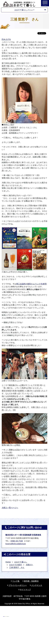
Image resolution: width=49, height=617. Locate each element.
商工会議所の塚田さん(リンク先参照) (31, 284)
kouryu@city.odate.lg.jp (15, 543)
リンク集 (15, 581)
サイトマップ (25, 589)
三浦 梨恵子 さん (16, 567)
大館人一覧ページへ (10, 507)
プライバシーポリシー (18, 585)
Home (8, 562)
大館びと (29, 564)
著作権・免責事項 (31, 581)
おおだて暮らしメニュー (24, 10)
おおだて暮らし (20, 562)
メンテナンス (36, 585)
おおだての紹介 (15, 564)
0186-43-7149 (17, 541)
